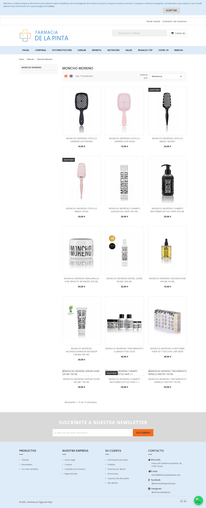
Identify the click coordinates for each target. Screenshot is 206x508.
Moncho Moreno (31, 67)
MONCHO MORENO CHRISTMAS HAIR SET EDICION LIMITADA (167, 350)
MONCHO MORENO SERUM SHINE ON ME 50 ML (167, 280)
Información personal (117, 459)
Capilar (82, 50)
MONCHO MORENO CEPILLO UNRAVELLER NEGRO (81, 140)
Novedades (26, 464)
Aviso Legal (69, 459)
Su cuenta (113, 450)
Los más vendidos (29, 469)
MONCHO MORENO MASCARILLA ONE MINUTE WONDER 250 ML (81, 280)
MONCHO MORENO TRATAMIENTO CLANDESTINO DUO (124, 350)
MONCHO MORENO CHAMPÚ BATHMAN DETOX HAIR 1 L (124, 380)
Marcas (178, 50)
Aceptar (171, 10)
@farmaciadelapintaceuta (163, 483)
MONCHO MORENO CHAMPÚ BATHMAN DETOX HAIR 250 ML (167, 210)
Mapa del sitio (71, 473)
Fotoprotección (62, 50)
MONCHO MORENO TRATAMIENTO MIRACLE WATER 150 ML (167, 380)
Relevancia (167, 76)
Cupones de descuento (118, 478)
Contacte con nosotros (175, 21)
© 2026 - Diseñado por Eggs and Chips (35, 502)
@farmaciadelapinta (161, 492)
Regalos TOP (145, 50)
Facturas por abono (116, 469)
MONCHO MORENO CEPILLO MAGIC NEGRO (167, 140)
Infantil (96, 50)
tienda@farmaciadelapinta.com (166, 475)
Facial (25, 50)
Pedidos (111, 464)
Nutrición (113, 50)
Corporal (40, 50)
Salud (128, 50)
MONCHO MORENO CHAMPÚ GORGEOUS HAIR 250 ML (124, 210)
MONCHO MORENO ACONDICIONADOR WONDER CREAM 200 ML (81, 351)
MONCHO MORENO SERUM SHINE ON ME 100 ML (81, 380)
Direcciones (112, 473)
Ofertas (25, 459)
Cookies (50, 6)
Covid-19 (163, 50)
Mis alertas (112, 482)
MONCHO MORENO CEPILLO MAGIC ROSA (81, 210)
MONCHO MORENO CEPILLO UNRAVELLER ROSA (124, 140)
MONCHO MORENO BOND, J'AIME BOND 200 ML (124, 280)
